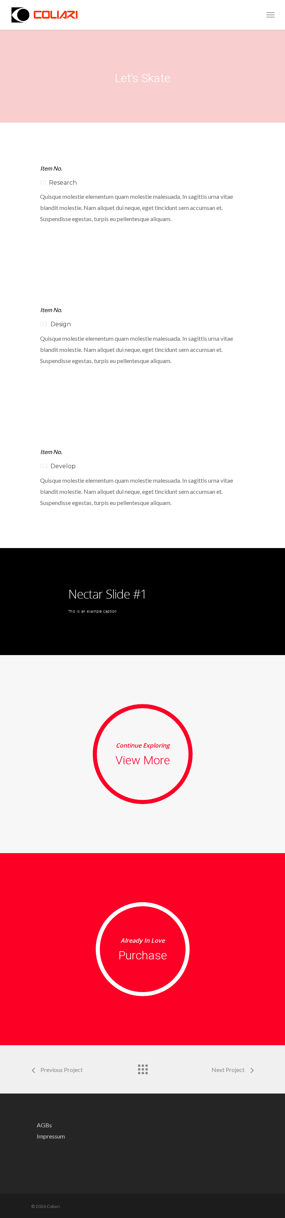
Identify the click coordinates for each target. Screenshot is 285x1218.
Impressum (51, 1136)
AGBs (44, 1124)
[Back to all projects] (142, 1067)
